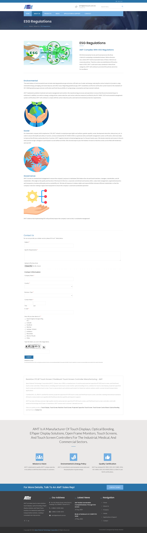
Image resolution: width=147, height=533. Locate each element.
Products (47, 14)
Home (28, 14)
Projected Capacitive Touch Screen (82, 407)
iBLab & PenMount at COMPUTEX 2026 (86, 515)
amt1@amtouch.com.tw (87, 6)
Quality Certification (107, 464)
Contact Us (38, 410)
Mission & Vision (39, 464)
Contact (88, 14)
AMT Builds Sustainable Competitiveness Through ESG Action (85, 505)
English (120, 1)
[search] (122, 6)
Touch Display (45, 407)
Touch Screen (54, 407)
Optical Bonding (114, 407)
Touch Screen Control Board (101, 407)
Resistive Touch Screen (64, 407)
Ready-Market (119, 530)
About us (37, 14)
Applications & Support (72, 14)
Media (58, 14)
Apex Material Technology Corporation (46, 530)
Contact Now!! (114, 487)
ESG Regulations (45, 26)
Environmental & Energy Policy (73, 464)
